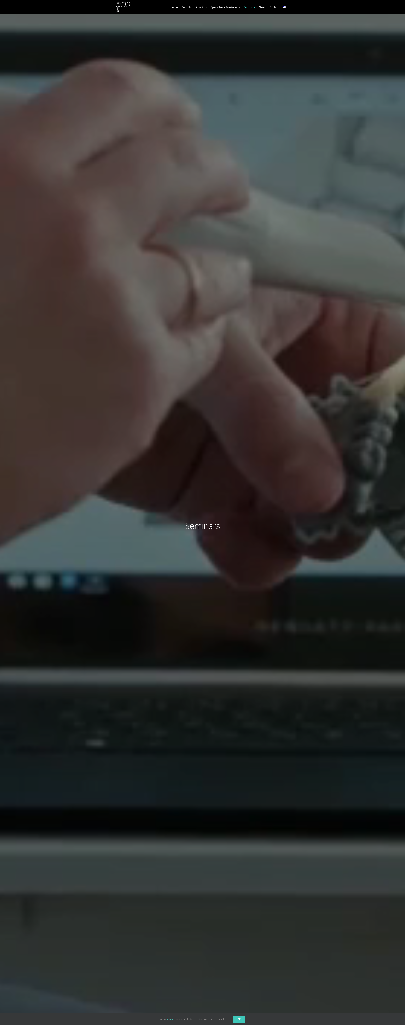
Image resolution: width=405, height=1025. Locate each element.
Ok (239, 1019)
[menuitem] (284, 7)
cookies (170, 1019)
